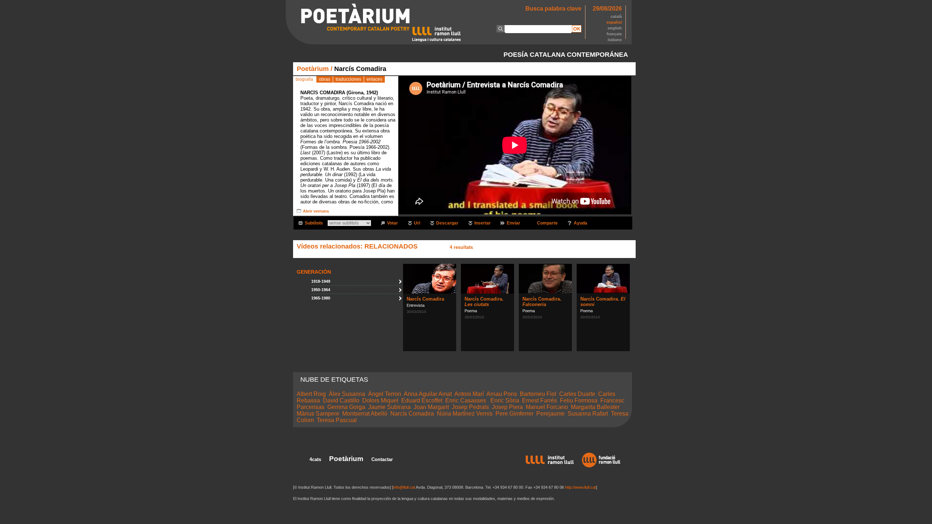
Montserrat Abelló (364, 413)
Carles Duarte (577, 394)
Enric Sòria (504, 400)
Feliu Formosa (578, 400)
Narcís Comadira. (484, 301)
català (616, 16)
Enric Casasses (466, 400)
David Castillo (341, 400)
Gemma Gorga (346, 407)
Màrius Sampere (318, 413)
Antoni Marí (469, 394)
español (614, 22)
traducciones (348, 79)
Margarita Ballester (595, 407)
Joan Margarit (431, 407)
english (615, 28)
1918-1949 (320, 281)
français (614, 34)
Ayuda (580, 223)
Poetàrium (313, 68)
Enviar (513, 223)
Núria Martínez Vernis (465, 413)
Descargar (447, 223)
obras (324, 79)
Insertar (482, 223)
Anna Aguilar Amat (428, 394)
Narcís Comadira (425, 299)
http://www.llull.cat (580, 487)
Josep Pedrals (470, 407)
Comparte (547, 223)
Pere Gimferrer (514, 413)
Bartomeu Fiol (538, 394)
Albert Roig (311, 394)
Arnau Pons (501, 394)
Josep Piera (507, 407)
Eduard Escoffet (421, 400)
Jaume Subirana (389, 407)
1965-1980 (320, 298)
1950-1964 (320, 289)
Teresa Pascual (337, 420)
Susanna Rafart (588, 413)
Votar (392, 223)
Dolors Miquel (380, 400)
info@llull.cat (404, 487)
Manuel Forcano (547, 407)
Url (417, 223)
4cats (315, 459)
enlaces (374, 79)
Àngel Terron (384, 394)
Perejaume (550, 413)
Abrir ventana (316, 211)
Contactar (382, 459)
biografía (304, 79)
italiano (615, 39)
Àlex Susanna (347, 394)
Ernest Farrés (539, 400)
